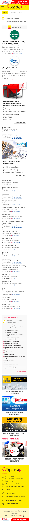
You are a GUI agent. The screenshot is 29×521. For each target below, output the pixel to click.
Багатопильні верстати (11, 332)
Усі (9, 27)
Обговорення (16, 27)
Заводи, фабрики (9, 360)
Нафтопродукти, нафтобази (11, 364)
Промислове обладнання (11, 325)
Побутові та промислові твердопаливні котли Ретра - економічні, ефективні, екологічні (14, 104)
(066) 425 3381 (9, 481)
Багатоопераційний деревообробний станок (14, 327)
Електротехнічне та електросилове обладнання (13, 348)
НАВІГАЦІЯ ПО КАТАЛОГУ (11, 318)
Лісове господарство (10, 362)
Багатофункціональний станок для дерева (14, 334)
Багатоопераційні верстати (12, 330)
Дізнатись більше (20, 122)
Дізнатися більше (20, 175)
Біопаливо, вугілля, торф (11, 343)
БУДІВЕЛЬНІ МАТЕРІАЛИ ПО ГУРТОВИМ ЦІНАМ (11, 163)
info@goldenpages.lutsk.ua (13, 484)
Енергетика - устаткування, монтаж (13, 351)
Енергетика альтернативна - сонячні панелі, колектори (14, 353)
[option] (14, 452)
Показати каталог (21, 371)
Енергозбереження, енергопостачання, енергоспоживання (14, 357)
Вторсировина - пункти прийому (13, 345)
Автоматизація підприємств (11, 341)
